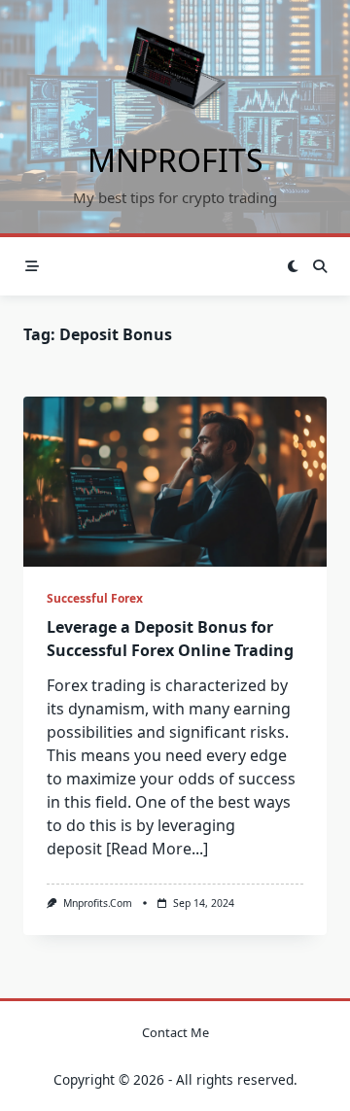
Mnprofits (175, 160)
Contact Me (175, 1032)
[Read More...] (157, 848)
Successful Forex (95, 598)
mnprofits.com (97, 903)
